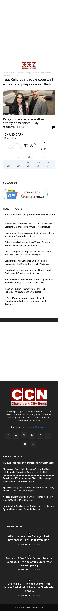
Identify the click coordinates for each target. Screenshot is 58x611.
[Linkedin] (32, 436)
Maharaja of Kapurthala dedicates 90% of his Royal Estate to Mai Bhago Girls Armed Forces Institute (28, 225)
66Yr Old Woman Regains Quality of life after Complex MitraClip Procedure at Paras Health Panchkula (26, 301)
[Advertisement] (29, 30)
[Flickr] (16, 436)
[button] (5, 65)
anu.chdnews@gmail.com (35, 427)
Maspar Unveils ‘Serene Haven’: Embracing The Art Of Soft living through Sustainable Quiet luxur (30, 281)
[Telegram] (25, 444)
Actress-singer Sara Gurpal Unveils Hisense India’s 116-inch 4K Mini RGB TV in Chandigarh (28, 253)
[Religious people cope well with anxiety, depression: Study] (29, 102)
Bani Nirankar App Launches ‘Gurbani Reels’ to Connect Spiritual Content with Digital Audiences (27, 262)
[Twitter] (33, 444)
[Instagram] (24, 435)
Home (5, 72)
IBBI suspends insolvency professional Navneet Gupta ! (30, 216)
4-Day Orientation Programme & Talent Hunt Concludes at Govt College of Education (25, 290)
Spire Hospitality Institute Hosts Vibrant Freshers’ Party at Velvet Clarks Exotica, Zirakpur (27, 244)
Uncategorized (9, 114)
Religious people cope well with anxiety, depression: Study (25, 121)
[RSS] (48, 436)
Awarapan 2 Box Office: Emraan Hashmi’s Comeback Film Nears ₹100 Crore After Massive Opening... (29, 562)
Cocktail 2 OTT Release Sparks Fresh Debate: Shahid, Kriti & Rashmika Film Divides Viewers (29, 587)
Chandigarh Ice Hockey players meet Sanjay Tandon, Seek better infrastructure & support (29, 272)
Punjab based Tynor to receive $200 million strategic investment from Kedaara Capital (29, 234)
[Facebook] (8, 436)
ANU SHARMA (9, 127)
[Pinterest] (40, 436)
